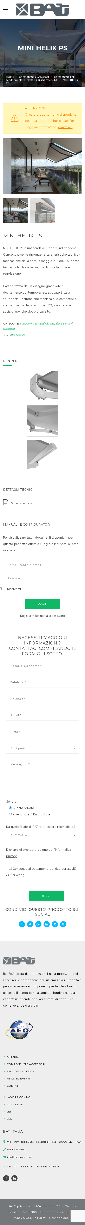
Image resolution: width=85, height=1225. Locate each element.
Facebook (6, 1178)
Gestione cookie (61, 1217)
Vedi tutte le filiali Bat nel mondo (34, 1166)
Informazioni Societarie (57, 1212)
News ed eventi (18, 1078)
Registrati (26, 615)
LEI (9, 1111)
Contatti (14, 1085)
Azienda (13, 1056)
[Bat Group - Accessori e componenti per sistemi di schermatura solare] (42, 9)
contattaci (65, 127)
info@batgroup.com (19, 1157)
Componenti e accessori (26, 1064)
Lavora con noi (19, 1097)
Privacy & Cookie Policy (29, 1217)
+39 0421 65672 (16, 1149)
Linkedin (14, 1178)
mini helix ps (17, 334)
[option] (42, 166)
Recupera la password (50, 615)
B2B (9, 1118)
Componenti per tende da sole (37, 323)
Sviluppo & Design (20, 1071)
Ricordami (14, 589)
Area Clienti (16, 1104)
